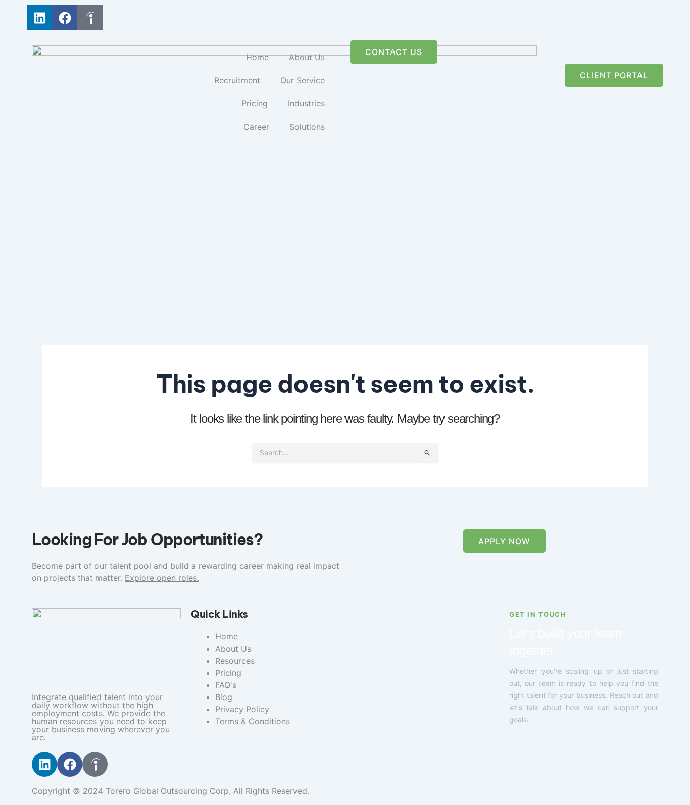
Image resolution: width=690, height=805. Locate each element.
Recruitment (237, 80)
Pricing (254, 103)
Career (256, 127)
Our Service (302, 80)
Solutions (307, 127)
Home (257, 57)
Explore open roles (161, 578)
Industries (306, 103)
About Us (307, 57)
